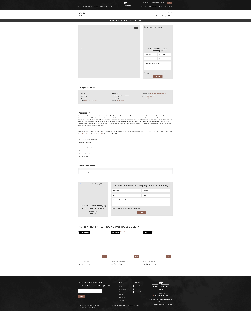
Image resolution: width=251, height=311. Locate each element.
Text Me (94, 214)
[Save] (135, 28)
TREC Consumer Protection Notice (87, 307)
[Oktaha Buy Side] (93, 245)
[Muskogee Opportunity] (125, 245)
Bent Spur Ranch (149, 261)
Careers (96, 6)
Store (110, 6)
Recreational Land (96, 100)
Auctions (102, 6)
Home (79, 6)
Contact (121, 300)
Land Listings (87, 6)
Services (143, 6)
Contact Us (167, 6)
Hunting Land (87, 100)
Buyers (121, 292)
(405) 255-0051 (150, 97)
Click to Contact (150, 98)
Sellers (121, 294)
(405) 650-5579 (85, 133)
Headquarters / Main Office (149, 95)
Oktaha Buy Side (84, 261)
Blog (160, 6)
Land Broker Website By (159, 304)
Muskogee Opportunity (119, 261)
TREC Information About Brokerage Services (89, 305)
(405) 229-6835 (98, 133)
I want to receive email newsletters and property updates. (157, 72)
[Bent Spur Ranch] (158, 245)
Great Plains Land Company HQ (158, 93)
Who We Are (152, 6)
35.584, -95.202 (121, 100)
